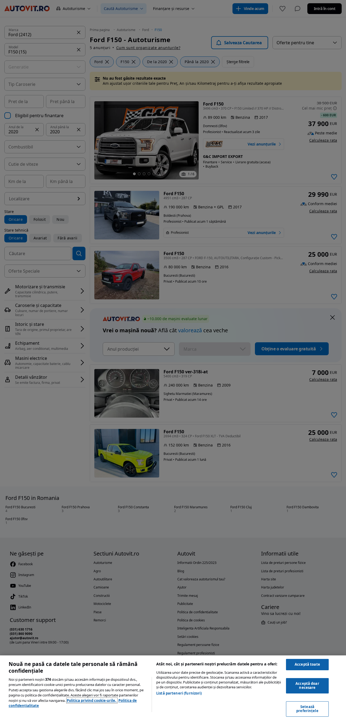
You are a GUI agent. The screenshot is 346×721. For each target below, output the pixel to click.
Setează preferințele (307, 708)
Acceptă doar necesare (307, 685)
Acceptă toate (307, 664)
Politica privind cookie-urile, (92, 700)
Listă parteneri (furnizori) (179, 693)
